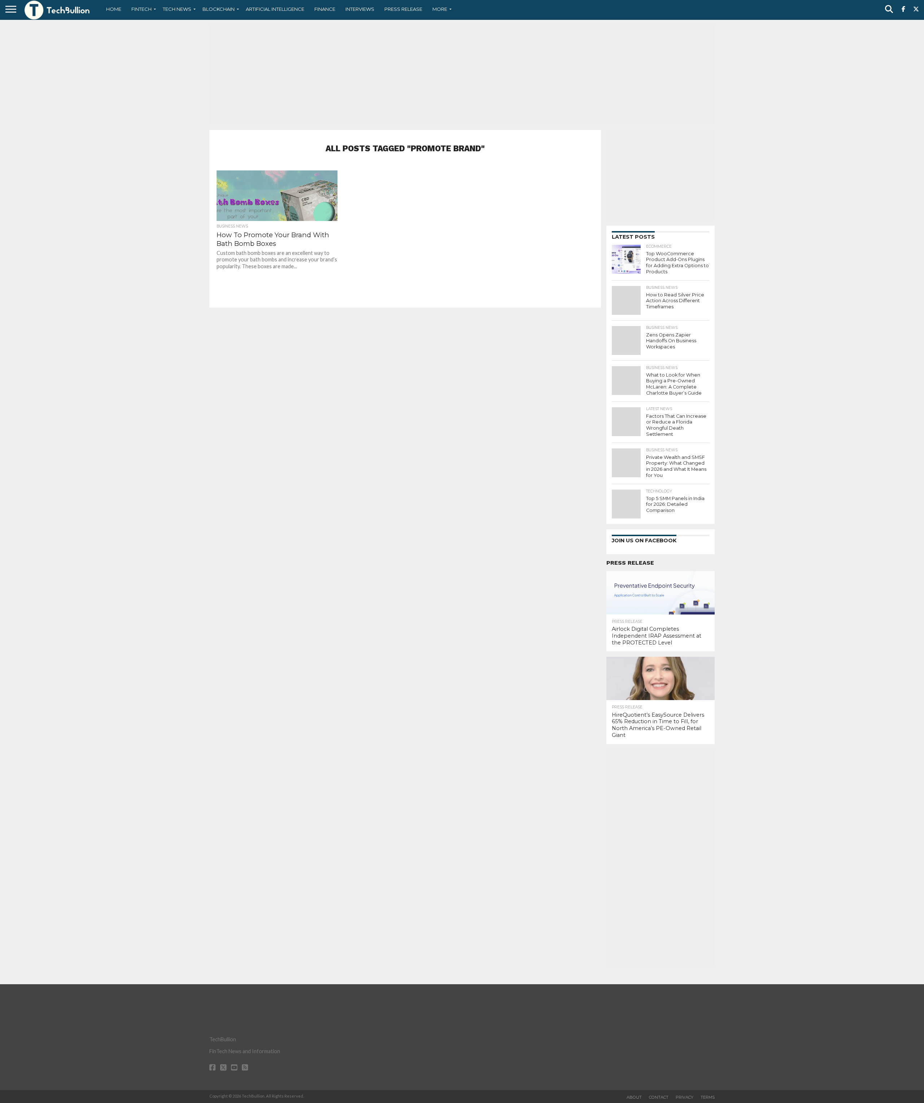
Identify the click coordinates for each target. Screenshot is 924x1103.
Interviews (359, 9)
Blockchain (218, 9)
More (439, 9)
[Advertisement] (462, 74)
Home (113, 9)
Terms (708, 1097)
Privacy (684, 1097)
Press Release (403, 9)
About (634, 1097)
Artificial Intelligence (275, 9)
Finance (324, 9)
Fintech (141, 9)
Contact (658, 1097)
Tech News (177, 9)
